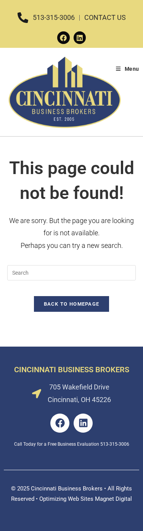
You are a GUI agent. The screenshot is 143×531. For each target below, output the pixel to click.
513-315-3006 (114, 444)
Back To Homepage (72, 304)
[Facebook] (63, 37)
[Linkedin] (80, 37)
